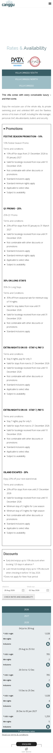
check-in (5, 586)
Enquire (26, 744)
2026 (26, 609)
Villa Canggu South (26, 72)
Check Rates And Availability (18, 597)
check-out (30, 586)
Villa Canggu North (26, 79)
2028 (26, 622)
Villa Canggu (26, 85)
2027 (26, 616)
